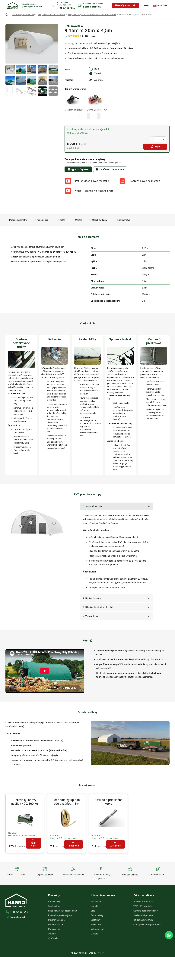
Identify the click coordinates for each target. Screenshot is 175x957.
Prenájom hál (54, 929)
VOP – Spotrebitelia (143, 901)
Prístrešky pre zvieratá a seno (62, 910)
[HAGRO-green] (12, 5)
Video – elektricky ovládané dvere (94, 190)
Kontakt (94, 906)
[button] (146, 5)
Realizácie (96, 901)
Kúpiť (157, 146)
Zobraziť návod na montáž (145, 180)
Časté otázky (97, 915)
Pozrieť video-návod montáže (92, 180)
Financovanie (97, 924)
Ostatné (52, 933)
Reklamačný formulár (143, 920)
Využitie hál (53, 938)
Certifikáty (95, 920)
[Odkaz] (63, 5)
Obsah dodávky (99, 220)
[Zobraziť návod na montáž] (124, 181)
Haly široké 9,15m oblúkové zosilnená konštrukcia (92, 14)
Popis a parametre (18, 220)
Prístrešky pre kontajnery (60, 915)
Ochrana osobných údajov (145, 910)
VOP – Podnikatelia (142, 906)
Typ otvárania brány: (75, 89)
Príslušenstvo (123, 220)
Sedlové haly (54, 901)
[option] (91, 69)
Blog (93, 910)
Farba (67, 69)
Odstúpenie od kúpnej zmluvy (147, 924)
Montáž (78, 220)
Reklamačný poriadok (143, 915)
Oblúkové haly (55, 906)
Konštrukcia (42, 220)
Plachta (68, 80)
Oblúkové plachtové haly (23, 14)
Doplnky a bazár (55, 924)
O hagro (94, 933)
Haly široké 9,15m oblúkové (51, 14)
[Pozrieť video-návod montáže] (70, 181)
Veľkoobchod (97, 929)
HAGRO (100, 953)
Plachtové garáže (56, 920)
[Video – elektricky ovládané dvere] (70, 191)
